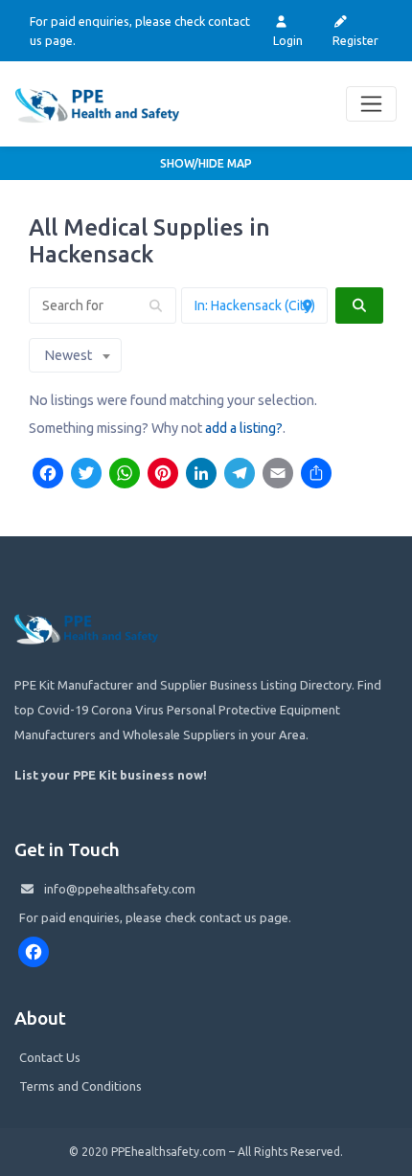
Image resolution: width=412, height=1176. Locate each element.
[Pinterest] (163, 475)
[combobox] (75, 355)
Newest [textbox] (68, 355)
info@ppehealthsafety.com (119, 888)
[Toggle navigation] (371, 104)
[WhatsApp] (124, 475)
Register (355, 40)
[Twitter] (86, 475)
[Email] (278, 475)
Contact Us (49, 1057)
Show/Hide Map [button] (206, 163)
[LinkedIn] (201, 475)
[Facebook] (48, 475)
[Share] (316, 475)
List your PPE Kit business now (108, 774)
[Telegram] (239, 475)
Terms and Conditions (80, 1086)
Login (288, 40)
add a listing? (244, 428)
